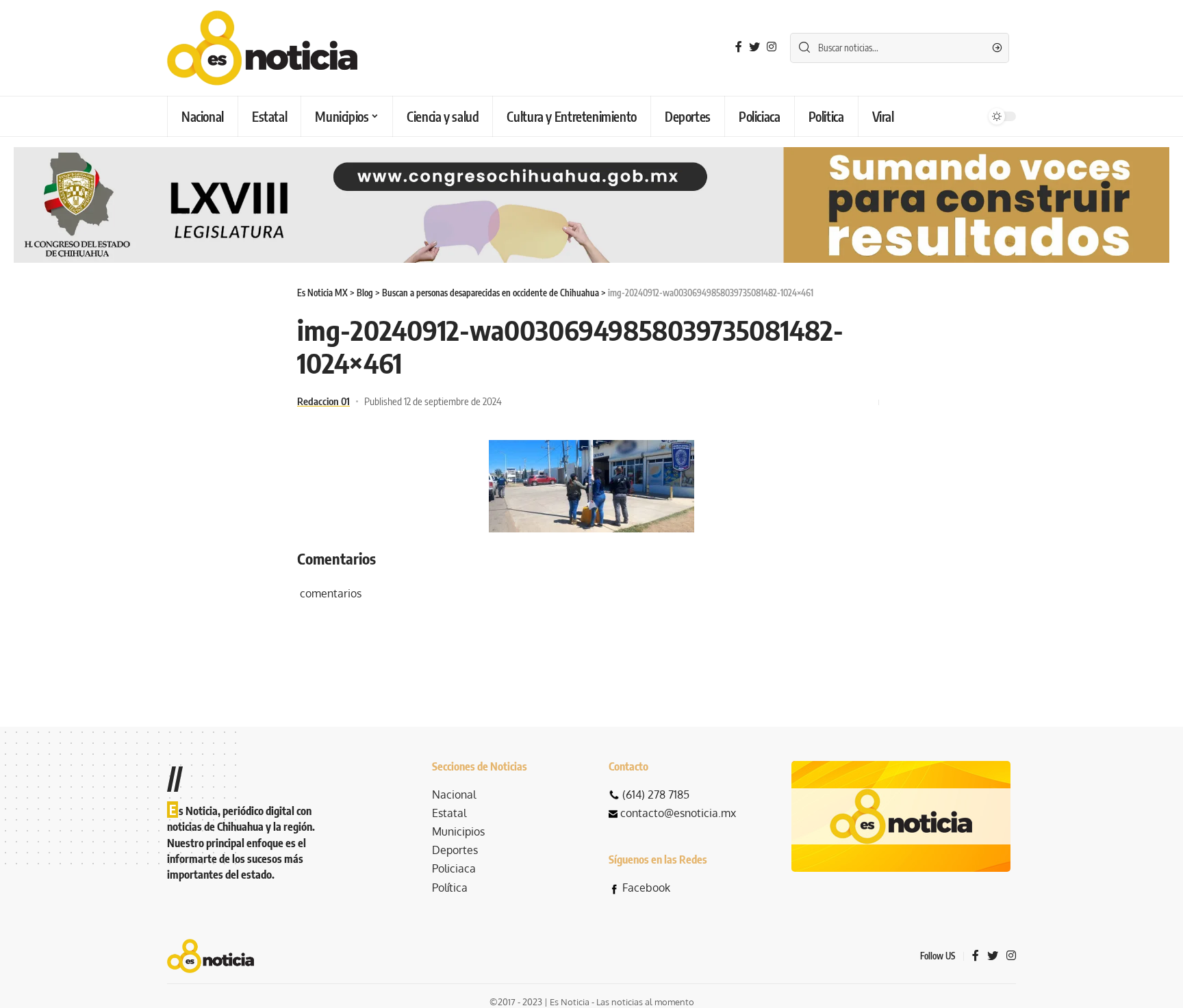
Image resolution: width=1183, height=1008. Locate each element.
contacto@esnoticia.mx (678, 813)
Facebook (646, 887)
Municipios (458, 831)
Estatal (449, 813)
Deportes (455, 850)
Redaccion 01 (323, 401)
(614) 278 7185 (655, 794)
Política (450, 887)
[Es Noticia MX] (262, 48)
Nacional (454, 794)
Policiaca (454, 868)
